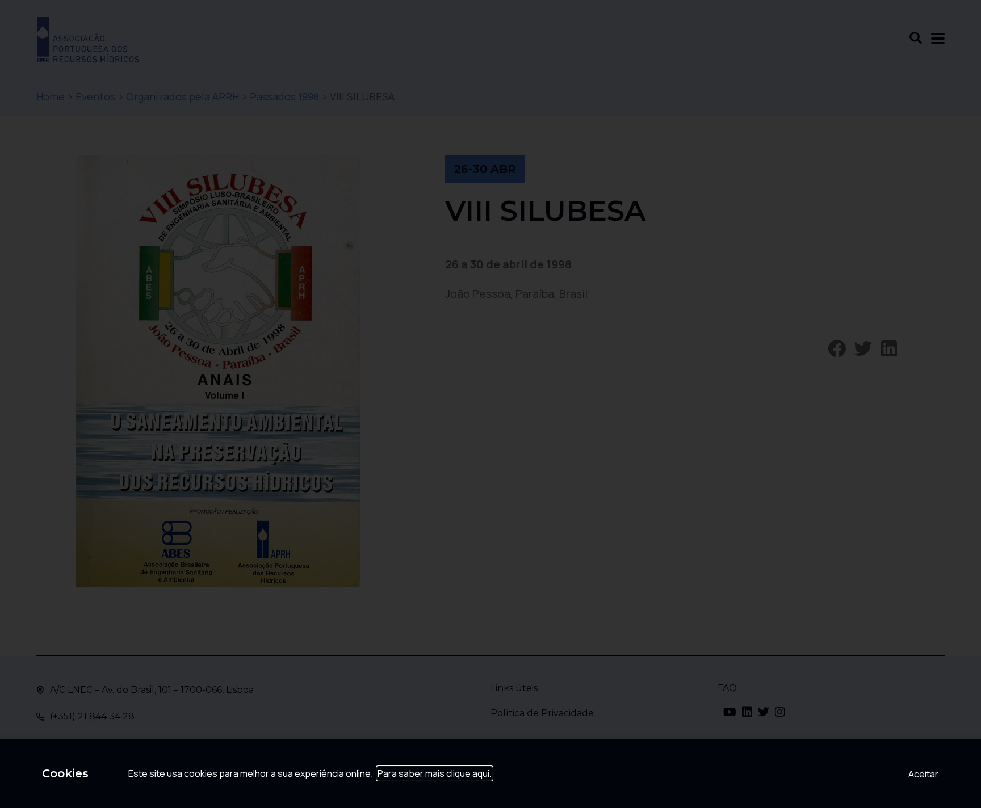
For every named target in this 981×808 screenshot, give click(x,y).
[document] (490, 404)
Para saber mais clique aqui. (435, 773)
